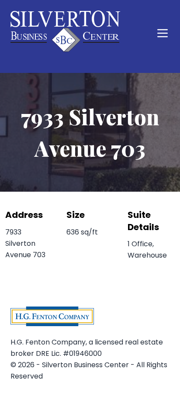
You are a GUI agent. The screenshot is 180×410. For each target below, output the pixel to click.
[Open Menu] (162, 33)
